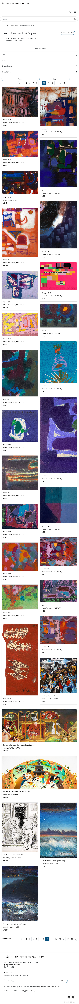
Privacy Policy (40, 986)
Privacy (28, 991)
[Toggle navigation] (75, 12)
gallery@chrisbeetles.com (12, 964)
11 (48, 83)
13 (56, 83)
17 (64, 83)
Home (6, 25)
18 (68, 83)
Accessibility (22, 991)
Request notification (67, 32)
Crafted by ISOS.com (69, 1002)
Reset (54, 79)
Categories (13, 25)
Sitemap (33, 991)
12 (52, 83)
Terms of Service (51, 986)
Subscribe (63, 981)
